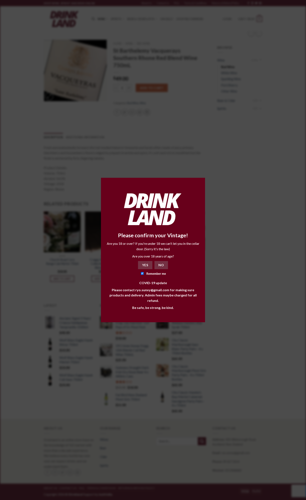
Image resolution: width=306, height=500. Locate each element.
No (161, 265)
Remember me (156, 273)
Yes (145, 265)
